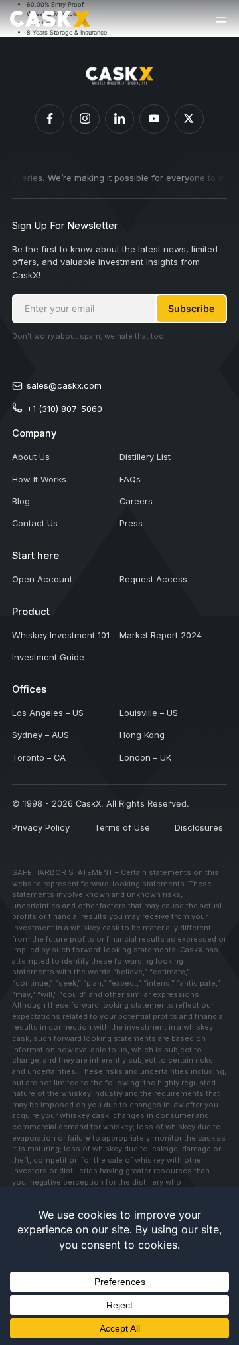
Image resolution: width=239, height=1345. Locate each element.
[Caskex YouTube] (154, 119)
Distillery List (145, 456)
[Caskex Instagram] (85, 119)
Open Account (42, 579)
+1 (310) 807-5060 (64, 408)
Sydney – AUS (40, 734)
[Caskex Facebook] (49, 119)
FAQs (130, 479)
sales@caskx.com (64, 385)
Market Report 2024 (161, 635)
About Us (31, 456)
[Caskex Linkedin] (119, 119)
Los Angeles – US (48, 712)
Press (131, 523)
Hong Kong (142, 734)
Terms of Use (122, 827)
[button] (221, 19)
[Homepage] (50, 19)
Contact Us (35, 523)
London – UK (145, 757)
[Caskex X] (189, 119)
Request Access (153, 579)
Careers (136, 501)
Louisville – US (149, 712)
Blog (21, 501)
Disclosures (199, 827)
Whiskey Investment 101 (61, 635)
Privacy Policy (41, 827)
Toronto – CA (39, 757)
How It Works (39, 479)
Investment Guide (48, 657)
